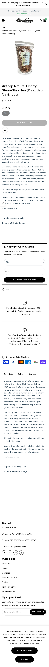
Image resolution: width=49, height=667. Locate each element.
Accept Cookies (24, 650)
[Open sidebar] (2, 203)
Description (9, 374)
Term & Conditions (11, 577)
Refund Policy (8, 591)
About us (6, 563)
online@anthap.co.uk (17, 547)
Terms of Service (10, 587)
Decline (24, 659)
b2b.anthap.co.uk (7, 14)
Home (4, 27)
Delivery (21, 374)
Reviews (32, 374)
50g (7, 114)
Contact (6, 573)
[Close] (45, 4)
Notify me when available (24, 280)
